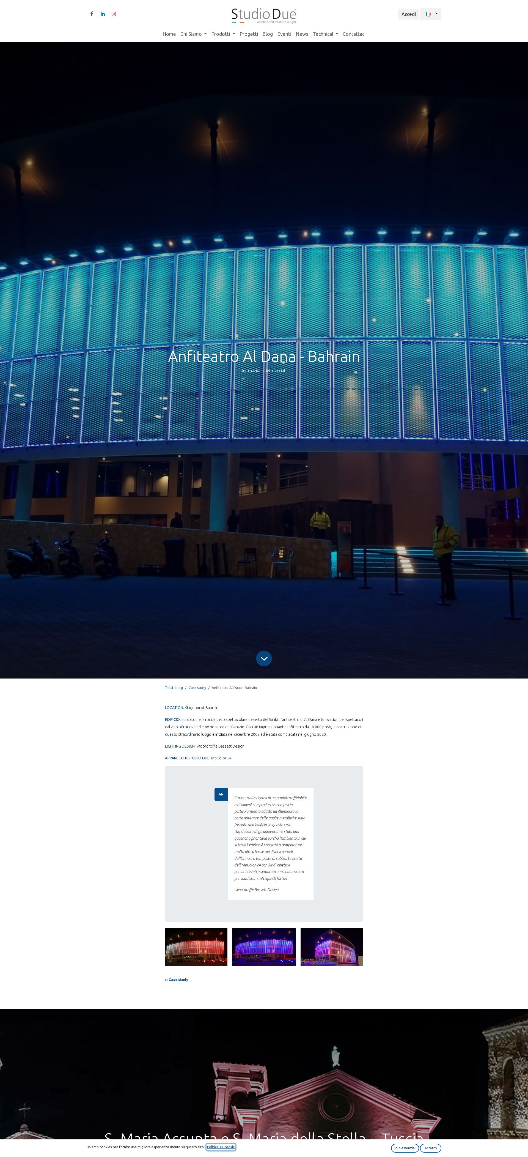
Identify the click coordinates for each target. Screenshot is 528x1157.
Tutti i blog (174, 688)
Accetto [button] (431, 1148)
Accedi (409, 14)
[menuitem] (169, 34)
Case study (197, 688)
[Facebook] (92, 14)
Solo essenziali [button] (405, 1148)
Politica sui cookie (221, 1147)
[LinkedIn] (103, 14)
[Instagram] (114, 14)
